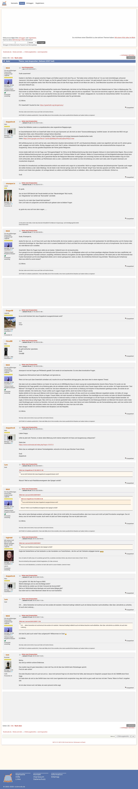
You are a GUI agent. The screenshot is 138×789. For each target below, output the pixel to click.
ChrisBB (9, 341)
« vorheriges (124, 55)
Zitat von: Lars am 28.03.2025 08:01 (30, 495)
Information (57, 774)
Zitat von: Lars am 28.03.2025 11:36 (30, 621)
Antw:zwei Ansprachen (29, 121)
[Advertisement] (69, 22)
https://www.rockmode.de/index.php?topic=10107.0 (36, 445)
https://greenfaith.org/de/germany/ (52, 105)
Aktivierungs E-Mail (18, 40)
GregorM (9, 311)
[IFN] (5, 93)
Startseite (20, 774)
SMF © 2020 (61, 742)
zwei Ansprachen (27, 67)
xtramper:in (10, 183)
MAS (8, 68)
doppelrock (10, 122)
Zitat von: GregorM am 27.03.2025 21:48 (31, 470)
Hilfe (17, 777)
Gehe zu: (112, 736)
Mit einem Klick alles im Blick (125, 37)
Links (18, 779)
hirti (7, 655)
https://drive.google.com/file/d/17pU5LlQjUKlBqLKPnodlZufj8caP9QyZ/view (48, 138)
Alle (12, 58)
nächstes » (131, 55)
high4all (9, 538)
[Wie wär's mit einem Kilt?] (5, 333)
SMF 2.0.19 (55, 742)
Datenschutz (39, 779)
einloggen (22, 38)
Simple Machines (69, 742)
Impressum (38, 777)
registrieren (32, 38)
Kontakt (37, 774)
